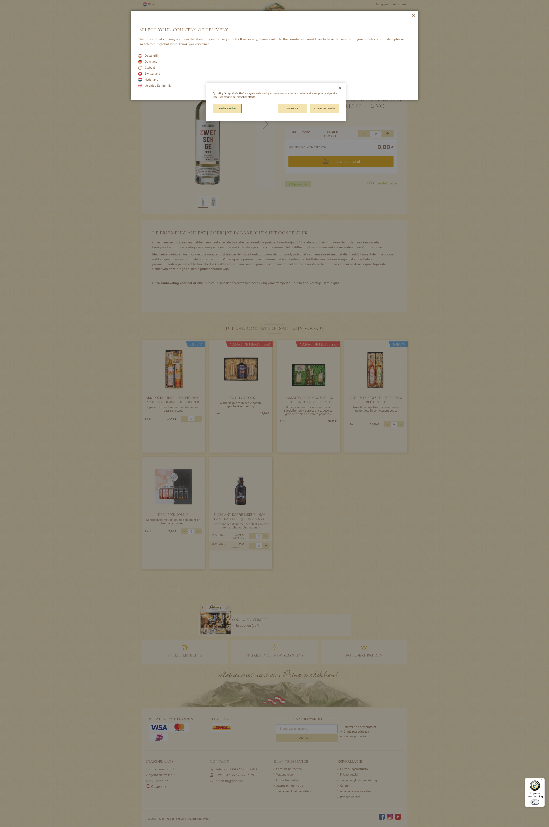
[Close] (339, 88)
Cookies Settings (227, 108)
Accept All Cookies (324, 108)
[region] (276, 102)
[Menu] (542, 780)
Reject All (292, 108)
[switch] (535, 802)
